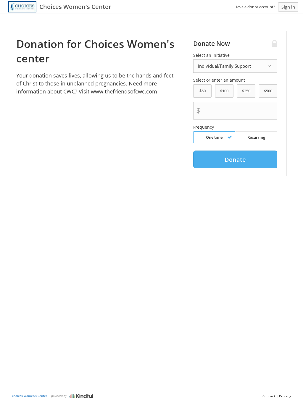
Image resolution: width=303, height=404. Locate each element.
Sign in (288, 7)
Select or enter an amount (219, 80)
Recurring (256, 137)
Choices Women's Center (29, 396)
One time (214, 137)
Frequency (203, 127)
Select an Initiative (211, 55)
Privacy (285, 396)
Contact (268, 396)
